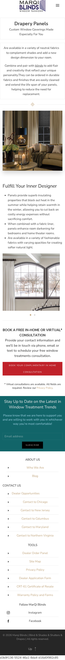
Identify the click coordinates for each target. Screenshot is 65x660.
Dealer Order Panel (35, 553)
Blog (35, 476)
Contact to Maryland (35, 527)
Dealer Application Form (35, 578)
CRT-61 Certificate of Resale (35, 586)
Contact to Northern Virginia (35, 535)
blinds (39, 66)
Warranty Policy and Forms (35, 595)
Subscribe (32, 445)
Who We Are (35, 468)
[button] (35, 649)
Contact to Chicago (35, 502)
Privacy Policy (45, 388)
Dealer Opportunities (26, 494)
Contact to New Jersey (35, 510)
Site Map (35, 561)
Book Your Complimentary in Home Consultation (32, 368)
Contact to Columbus (35, 519)
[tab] (30, 315)
